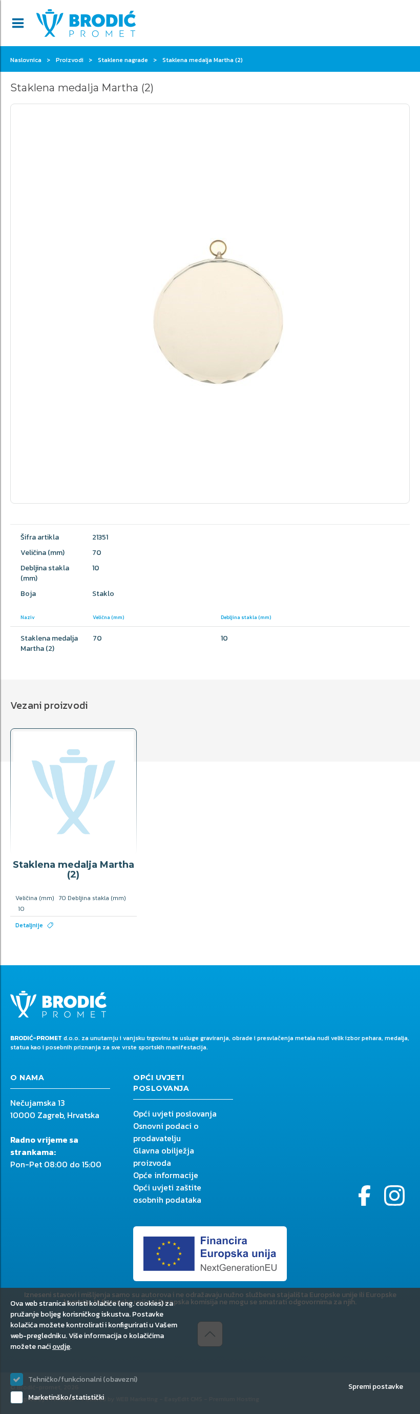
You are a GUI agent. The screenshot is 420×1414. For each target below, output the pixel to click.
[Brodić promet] (86, 23)
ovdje (61, 1346)
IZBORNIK (18, 23)
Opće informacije (165, 1175)
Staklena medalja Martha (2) (73, 870)
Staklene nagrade (123, 60)
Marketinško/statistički (66, 1397)
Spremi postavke (375, 1386)
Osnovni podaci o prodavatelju (166, 1132)
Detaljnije (29, 925)
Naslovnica (25, 60)
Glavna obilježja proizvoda (163, 1156)
